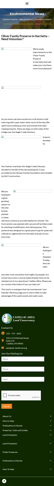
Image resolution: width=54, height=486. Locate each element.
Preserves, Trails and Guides (15, 430)
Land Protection (10, 435)
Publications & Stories (12, 425)
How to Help (8, 421)
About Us (7, 416)
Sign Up (7, 406)
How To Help (8, 469)
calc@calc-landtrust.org (16, 348)
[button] (27, 3)
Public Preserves (10, 452)
